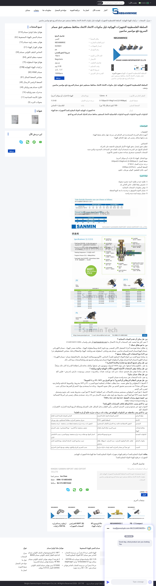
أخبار (105, 10)
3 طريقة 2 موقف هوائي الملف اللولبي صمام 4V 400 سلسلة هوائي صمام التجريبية (44, 560)
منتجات (36, 10)
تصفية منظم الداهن (34, 57)
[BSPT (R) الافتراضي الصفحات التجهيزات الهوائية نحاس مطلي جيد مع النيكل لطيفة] (76, 512)
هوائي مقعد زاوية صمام (32, 42)
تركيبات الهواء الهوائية (129, 20)
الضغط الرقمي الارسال (32, 82)
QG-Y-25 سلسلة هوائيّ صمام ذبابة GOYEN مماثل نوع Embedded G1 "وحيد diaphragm (80, 560)
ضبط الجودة (22, 567)
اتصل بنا (86, 10)
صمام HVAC (37, 72)
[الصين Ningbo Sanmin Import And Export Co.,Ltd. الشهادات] (15, 119)
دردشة (58, 78)
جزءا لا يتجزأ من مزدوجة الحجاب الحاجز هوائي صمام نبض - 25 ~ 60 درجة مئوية (80, 566)
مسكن (27, 10)
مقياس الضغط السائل (33, 77)
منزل (148, 20)
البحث (100, 3)
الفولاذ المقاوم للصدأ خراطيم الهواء (130, 454)
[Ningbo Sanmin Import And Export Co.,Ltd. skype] (23, 142)
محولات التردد (36, 102)
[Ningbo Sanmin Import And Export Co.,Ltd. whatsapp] (36, 142)
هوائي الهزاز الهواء (35, 47)
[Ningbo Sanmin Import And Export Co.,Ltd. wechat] (29, 142)
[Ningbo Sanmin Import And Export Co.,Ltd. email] (42, 142)
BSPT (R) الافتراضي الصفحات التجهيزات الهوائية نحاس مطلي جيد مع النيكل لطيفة (76, 525)
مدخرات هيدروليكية (34, 92)
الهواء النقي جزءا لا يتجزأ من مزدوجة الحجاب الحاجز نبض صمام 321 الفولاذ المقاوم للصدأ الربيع (80, 554)
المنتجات (142, 20)
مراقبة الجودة (75, 10)
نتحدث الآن (133, 3)
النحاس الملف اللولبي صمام (31, 52)
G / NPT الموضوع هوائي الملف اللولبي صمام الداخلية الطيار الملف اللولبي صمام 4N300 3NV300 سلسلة (44, 554)
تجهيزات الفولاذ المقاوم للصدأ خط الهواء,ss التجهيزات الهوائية (96, 454)
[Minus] (108, 528)
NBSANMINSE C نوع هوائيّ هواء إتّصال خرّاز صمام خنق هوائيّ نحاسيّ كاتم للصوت (116, 525)
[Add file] (150, 582)
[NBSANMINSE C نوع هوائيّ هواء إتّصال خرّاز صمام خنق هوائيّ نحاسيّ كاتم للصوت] (116, 512)
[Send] (108, 582)
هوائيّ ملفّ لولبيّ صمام (32, 32)
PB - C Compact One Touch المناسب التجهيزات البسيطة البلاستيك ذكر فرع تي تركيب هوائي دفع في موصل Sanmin (136, 525)
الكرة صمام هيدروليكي (33, 87)
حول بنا (24, 560)
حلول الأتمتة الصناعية (33, 97)
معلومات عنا (47, 10)
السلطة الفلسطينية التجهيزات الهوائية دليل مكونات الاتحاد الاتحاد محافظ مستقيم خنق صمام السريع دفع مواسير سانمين (128, 75)
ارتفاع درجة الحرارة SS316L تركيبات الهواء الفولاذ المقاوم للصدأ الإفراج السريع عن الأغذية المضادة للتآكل (59, 525)
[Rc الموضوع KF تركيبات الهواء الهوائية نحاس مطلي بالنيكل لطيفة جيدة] (96, 512)
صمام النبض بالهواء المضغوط (30, 37)
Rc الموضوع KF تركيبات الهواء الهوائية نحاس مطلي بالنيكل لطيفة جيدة (96, 525)
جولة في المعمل (60, 10)
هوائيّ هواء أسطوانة (34, 62)
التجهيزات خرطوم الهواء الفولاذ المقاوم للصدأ (131, 457)
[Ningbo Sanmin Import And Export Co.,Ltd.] (124, 11)
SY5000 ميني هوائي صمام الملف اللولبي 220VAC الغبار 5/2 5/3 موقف (45, 566)
